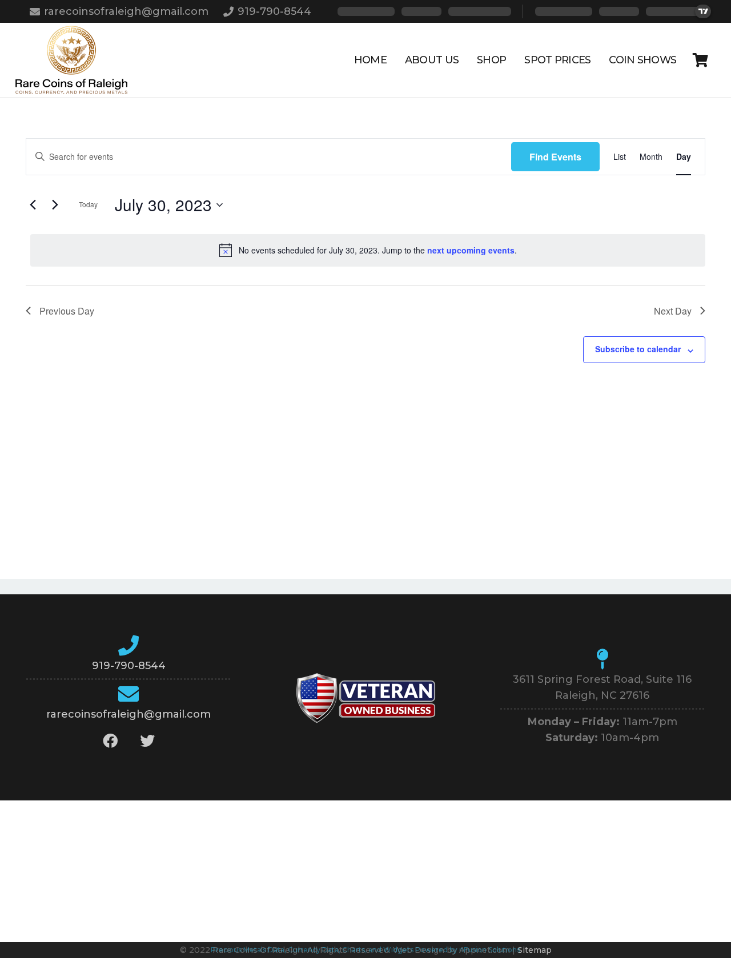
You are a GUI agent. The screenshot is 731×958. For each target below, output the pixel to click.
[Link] (71, 60)
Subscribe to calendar (638, 349)
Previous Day (66, 310)
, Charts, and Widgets (376, 949)
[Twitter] (147, 740)
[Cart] (700, 60)
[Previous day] (32, 205)
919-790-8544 (129, 665)
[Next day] (55, 205)
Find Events (555, 156)
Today (88, 204)
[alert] (367, 250)
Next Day (673, 310)
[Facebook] (109, 740)
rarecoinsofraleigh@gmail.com (128, 714)
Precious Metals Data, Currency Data (275, 949)
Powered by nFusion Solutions (467, 949)
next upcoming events (471, 250)
